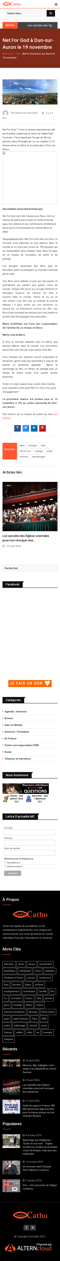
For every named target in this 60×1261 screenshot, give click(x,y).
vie (37, 1032)
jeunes (48, 998)
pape (6, 1018)
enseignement (11, 991)
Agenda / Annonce (16, 711)
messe (39, 1005)
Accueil (9, 53)
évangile (47, 1032)
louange (18, 1005)
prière (49, 451)
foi (5, 998)
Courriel (8, 827)
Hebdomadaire (14, 866)
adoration (9, 964)
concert (31, 977)
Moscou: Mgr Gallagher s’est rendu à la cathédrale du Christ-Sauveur (40, 1069)
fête (39, 998)
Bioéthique (9, 971)
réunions (24, 456)
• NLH (17, 53)
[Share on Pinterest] (42, 430)
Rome (8, 752)
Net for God (25, 451)
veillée (19, 1032)
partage (39, 451)
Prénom (8, 838)
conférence (45, 977)
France (29, 998)
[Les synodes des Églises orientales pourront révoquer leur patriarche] (11, 1087)
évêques (8, 1039)
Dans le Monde (13, 725)
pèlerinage (19, 1025)
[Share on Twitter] (25, 430)
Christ (38, 971)
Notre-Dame (48, 1012)
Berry (22, 445)
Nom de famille (12, 848)
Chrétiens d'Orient (13, 977)
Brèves (9, 718)
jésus (7, 1005)
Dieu (6, 984)
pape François (20, 1018)
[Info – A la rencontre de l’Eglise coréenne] (11, 1185)
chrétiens (50, 971)
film (52, 991)
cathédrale (25, 971)
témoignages (38, 456)
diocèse (17, 984)
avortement (45, 964)
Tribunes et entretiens (18, 758)
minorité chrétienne (14, 1012)
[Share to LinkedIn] (34, 430)
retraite (33, 1025)
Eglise (28, 984)
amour (31, 964)
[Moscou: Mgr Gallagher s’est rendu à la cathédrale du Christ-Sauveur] (11, 1062)
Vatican (8, 1032)
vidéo (29, 1032)
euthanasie (29, 991)
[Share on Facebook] (17, 430)
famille (42, 991)
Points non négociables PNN (22, 745)
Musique (33, 1012)
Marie (29, 1005)
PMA (43, 1018)
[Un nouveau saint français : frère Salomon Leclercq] (11, 1167)
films (43, 445)
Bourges (33, 445)
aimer (21, 964)
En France (10, 738)
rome (44, 1025)
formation (16, 998)
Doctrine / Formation (17, 731)
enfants (39, 984)
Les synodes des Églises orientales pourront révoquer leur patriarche (38, 1088)
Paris (34, 1018)
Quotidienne (13, 862)
